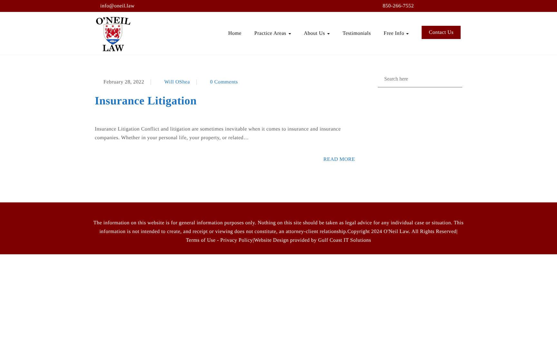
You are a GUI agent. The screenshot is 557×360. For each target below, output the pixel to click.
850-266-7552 (398, 6)
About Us (315, 33)
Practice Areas (271, 33)
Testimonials (357, 33)
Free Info (395, 33)
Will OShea (177, 82)
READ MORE (339, 159)
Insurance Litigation (146, 100)
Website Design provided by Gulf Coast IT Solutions (312, 240)
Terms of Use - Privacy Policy (219, 240)
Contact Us (441, 32)
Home (234, 33)
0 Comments (224, 82)
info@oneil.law (117, 6)
